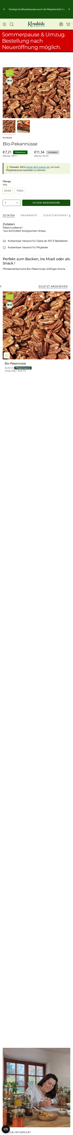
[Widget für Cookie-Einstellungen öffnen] (6, 1129)
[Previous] (4, 9)
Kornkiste (7, 137)
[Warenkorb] (68, 24)
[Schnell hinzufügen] (7, 355)
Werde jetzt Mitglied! (17, 9)
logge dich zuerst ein (38, 167)
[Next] (68, 9)
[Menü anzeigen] (4, 24)
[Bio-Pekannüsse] (36, 325)
